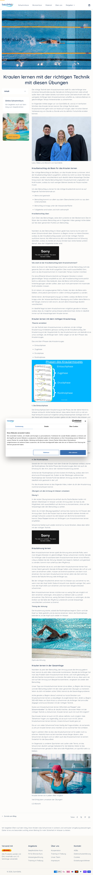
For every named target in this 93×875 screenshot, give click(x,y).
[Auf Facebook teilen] (77, 817)
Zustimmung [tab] (19, 426)
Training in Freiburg (35, 861)
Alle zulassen (73, 452)
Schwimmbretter (38, 709)
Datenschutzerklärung (82, 854)
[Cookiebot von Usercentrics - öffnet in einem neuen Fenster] (73, 421)
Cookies (77, 857)
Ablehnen (46, 452)
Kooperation (56, 850)
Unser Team (55, 857)
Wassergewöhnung (35, 857)
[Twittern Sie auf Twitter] (81, 817)
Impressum (55, 861)
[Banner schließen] (85, 421)
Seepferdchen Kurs (35, 850)
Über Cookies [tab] (73, 426)
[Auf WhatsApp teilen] (89, 817)
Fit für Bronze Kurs (35, 854)
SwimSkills (17, 872)
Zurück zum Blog (10, 816)
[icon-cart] (89, 5)
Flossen (45, 518)
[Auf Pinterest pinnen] (85, 817)
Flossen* (73, 707)
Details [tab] (46, 426)
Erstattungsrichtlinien (82, 861)
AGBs (76, 850)
